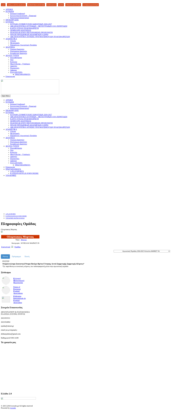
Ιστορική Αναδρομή (17, 14)
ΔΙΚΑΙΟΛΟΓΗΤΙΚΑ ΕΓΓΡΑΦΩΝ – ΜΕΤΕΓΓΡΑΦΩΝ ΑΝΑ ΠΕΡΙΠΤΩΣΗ (38, 26)
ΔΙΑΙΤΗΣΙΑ (10, 47)
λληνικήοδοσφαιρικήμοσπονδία (18, 280)
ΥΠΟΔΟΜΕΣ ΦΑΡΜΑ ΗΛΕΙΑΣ (15, 218)
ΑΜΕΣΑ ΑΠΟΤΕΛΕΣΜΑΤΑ (16, 5)
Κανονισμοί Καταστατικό (19, 18)
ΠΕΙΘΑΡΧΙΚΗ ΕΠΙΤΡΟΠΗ (36, 5)
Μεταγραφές (15, 43)
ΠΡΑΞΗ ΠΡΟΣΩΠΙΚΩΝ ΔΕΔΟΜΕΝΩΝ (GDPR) (29, 35)
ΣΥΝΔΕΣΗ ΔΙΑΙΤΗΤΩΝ (90, 5)
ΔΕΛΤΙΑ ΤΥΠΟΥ (12, 55)
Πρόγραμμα (16, 256)
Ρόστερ (5, 256)
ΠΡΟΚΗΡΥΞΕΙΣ (12, 20)
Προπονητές (14, 68)
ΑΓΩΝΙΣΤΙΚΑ (11, 39)
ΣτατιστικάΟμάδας (11, 247)
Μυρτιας (24, 240)
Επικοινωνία (10, 76)
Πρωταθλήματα (16, 58)
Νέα (11, 60)
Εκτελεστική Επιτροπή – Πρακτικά (23, 16)
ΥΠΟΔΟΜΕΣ (11, 175)
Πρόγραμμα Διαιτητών (18, 51)
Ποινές (27, 256)
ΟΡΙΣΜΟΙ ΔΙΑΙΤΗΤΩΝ (73, 5)
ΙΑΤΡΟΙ (61, 5)
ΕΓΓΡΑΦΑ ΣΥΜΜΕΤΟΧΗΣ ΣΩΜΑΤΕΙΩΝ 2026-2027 (31, 24)
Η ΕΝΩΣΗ (10, 11)
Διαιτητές (13, 66)
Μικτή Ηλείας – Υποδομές (20, 64)
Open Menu (6, 96)
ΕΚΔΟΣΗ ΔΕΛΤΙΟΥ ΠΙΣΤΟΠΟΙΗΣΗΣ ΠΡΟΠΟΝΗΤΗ (31, 32)
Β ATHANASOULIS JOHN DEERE (24, 173)
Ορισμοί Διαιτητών (17, 49)
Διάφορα (13, 70)
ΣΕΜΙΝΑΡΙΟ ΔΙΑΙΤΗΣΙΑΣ (20, 30)
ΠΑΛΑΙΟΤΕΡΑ (16, 72)
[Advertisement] (71, 194)
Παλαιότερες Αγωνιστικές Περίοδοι (23, 45)
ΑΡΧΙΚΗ (9, 9)
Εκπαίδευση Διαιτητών (18, 53)
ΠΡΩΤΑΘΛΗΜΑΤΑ (22, 74)
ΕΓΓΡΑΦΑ (10, 22)
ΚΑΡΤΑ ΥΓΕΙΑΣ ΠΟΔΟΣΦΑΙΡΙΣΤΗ (24, 28)
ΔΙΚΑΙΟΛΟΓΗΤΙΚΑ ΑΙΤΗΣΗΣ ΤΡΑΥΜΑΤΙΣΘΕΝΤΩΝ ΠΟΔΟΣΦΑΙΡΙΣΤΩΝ (40, 37)
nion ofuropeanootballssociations (18, 290)
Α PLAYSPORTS (17, 171)
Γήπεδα (13, 41)
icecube (13, 408)
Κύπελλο (13, 62)
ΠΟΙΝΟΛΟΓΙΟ (51, 5)
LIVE (3, 5)
